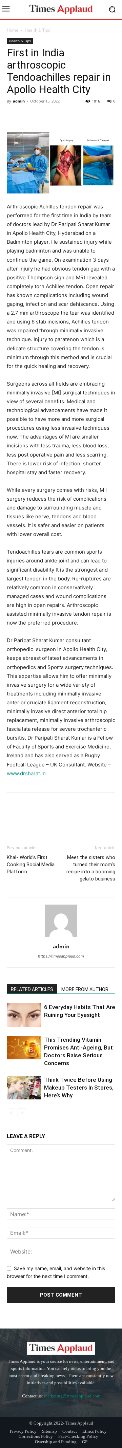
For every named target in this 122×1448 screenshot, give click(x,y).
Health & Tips (37, 30)
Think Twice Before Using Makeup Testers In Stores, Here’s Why (79, 1087)
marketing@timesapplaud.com (72, 1395)
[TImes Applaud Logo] (61, 9)
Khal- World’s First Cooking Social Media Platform (31, 864)
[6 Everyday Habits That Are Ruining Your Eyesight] (24, 1015)
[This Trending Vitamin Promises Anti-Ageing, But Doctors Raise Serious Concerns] (24, 1047)
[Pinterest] (45, 116)
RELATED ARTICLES (32, 989)
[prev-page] (11, 1113)
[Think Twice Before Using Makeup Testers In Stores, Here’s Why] (24, 1087)
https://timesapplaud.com (61, 956)
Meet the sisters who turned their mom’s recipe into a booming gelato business (90, 868)
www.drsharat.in (26, 773)
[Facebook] (13, 116)
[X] (29, 116)
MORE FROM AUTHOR (84, 989)
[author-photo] (61, 937)
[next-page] (22, 1113)
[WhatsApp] (60, 116)
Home (12, 30)
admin (19, 101)
